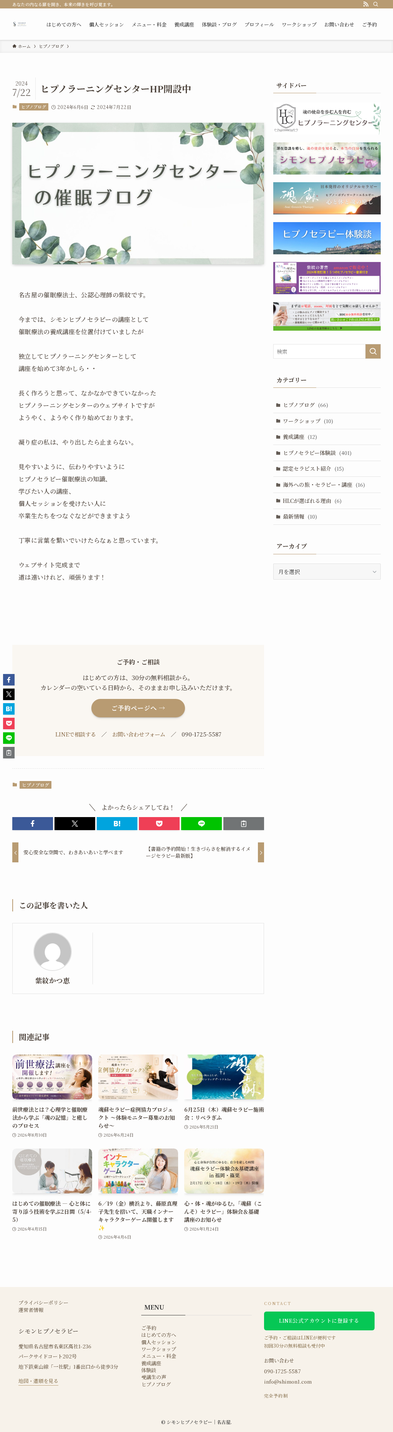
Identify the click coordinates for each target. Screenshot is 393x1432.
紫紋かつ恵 (52, 980)
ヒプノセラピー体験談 (317, 452)
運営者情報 (30, 1310)
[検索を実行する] (373, 351)
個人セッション (158, 1342)
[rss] (366, 4)
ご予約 (148, 1328)
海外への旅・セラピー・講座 (324, 484)
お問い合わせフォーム (138, 734)
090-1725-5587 (282, 1371)
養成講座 (300, 436)
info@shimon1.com (288, 1381)
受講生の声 (153, 1377)
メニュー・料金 (158, 1356)
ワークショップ (308, 421)
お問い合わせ (279, 1360)
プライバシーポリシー (43, 1302)
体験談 (148, 1370)
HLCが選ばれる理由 (312, 500)
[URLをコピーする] (243, 823)
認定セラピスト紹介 (313, 468)
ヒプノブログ (33, 107)
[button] (32, 823)
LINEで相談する (75, 734)
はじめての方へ (158, 1334)
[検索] (376, 4)
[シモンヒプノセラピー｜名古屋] (19, 24)
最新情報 (300, 516)
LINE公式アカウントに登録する (319, 1320)
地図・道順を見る (38, 1380)
